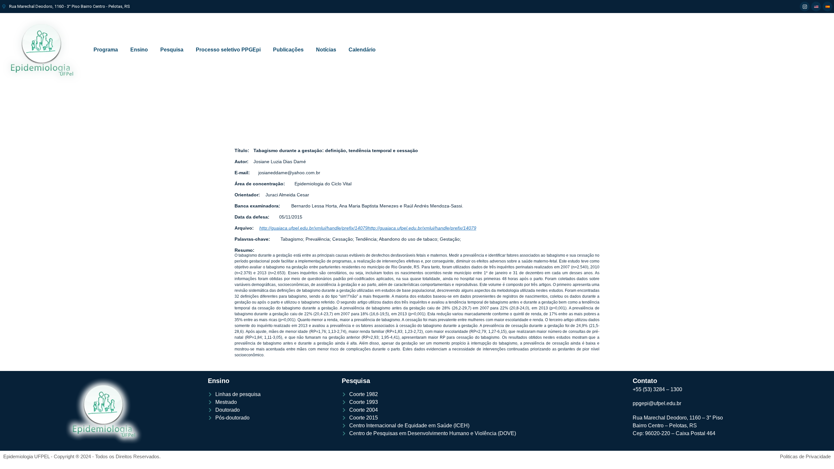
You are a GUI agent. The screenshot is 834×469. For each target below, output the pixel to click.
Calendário (362, 49)
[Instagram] (805, 6)
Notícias (326, 49)
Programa (105, 49)
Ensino (139, 49)
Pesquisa (171, 49)
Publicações (288, 49)
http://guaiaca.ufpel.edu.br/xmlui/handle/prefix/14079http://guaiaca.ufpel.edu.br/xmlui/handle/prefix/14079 (367, 228)
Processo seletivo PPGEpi (228, 49)
